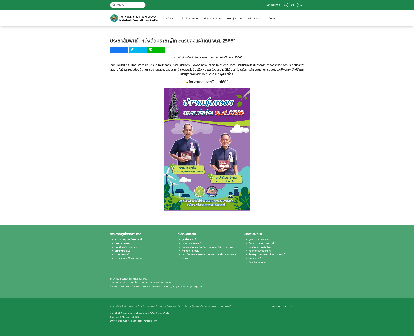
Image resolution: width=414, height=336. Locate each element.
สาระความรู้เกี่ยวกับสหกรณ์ (128, 239)
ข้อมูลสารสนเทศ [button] (212, 18)
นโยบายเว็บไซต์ (136, 306)
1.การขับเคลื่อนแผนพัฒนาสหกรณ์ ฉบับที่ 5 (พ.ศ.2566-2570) (209, 256)
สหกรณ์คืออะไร (122, 251)
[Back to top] (290, 306)
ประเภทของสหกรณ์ (191, 243)
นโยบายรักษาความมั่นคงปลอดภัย (164, 306)
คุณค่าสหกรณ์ (189, 239)
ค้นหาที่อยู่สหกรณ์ (257, 262)
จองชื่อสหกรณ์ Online (260, 247)
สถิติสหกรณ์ (255, 258)
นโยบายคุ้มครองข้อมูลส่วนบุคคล (200, 306)
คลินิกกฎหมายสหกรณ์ (260, 251)
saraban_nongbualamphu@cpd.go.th (182, 286)
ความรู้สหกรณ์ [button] (234, 18)
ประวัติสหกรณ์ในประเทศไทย (128, 258)
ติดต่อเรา (273, 18)
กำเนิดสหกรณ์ (122, 254)
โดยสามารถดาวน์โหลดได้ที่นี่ (209, 81)
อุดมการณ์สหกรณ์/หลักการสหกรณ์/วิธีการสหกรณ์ (207, 247)
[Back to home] (135, 18)
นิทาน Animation (123, 243)
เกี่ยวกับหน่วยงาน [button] (189, 18)
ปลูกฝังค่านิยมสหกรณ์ (126, 247)
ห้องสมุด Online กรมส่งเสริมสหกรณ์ (267, 254)
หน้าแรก (170, 18)
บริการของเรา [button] (255, 18)
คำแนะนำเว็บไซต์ (118, 306)
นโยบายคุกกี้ (225, 306)
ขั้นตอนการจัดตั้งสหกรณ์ (261, 243)
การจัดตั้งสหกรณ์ (190, 251)
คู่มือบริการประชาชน (259, 239)
